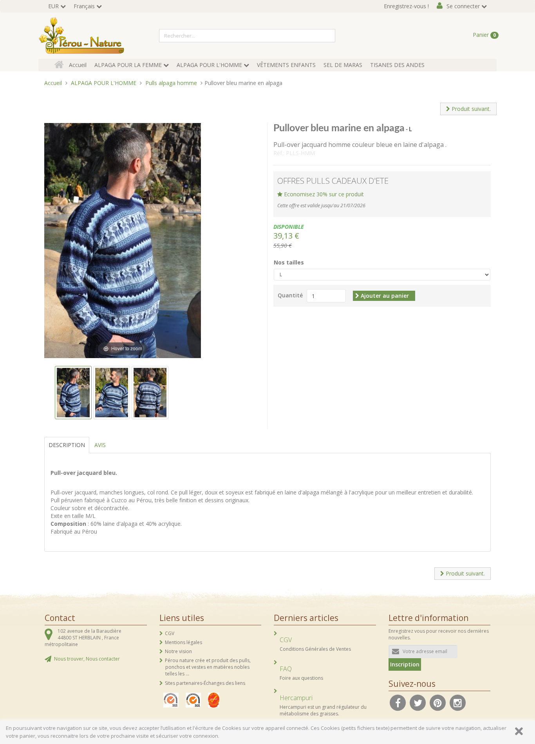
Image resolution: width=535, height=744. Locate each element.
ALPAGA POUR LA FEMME (128, 65)
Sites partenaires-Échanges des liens (205, 683)
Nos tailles (289, 262)
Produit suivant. (470, 108)
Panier (484, 34)
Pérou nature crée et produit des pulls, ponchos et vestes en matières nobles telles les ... (208, 667)
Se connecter (463, 6)
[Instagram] (457, 702)
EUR (53, 6)
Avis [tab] (100, 445)
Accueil (78, 65)
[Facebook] (398, 702)
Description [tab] (67, 445)
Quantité (290, 295)
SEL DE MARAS (343, 65)
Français (84, 6)
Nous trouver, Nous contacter (87, 658)
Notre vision (178, 651)
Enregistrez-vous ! (406, 6)
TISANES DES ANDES (397, 65)
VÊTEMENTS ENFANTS (286, 65)
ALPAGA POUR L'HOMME (209, 65)
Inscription (404, 664)
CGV (169, 633)
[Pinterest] (437, 702)
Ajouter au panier (384, 295)
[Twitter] (417, 702)
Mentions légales (183, 642)
